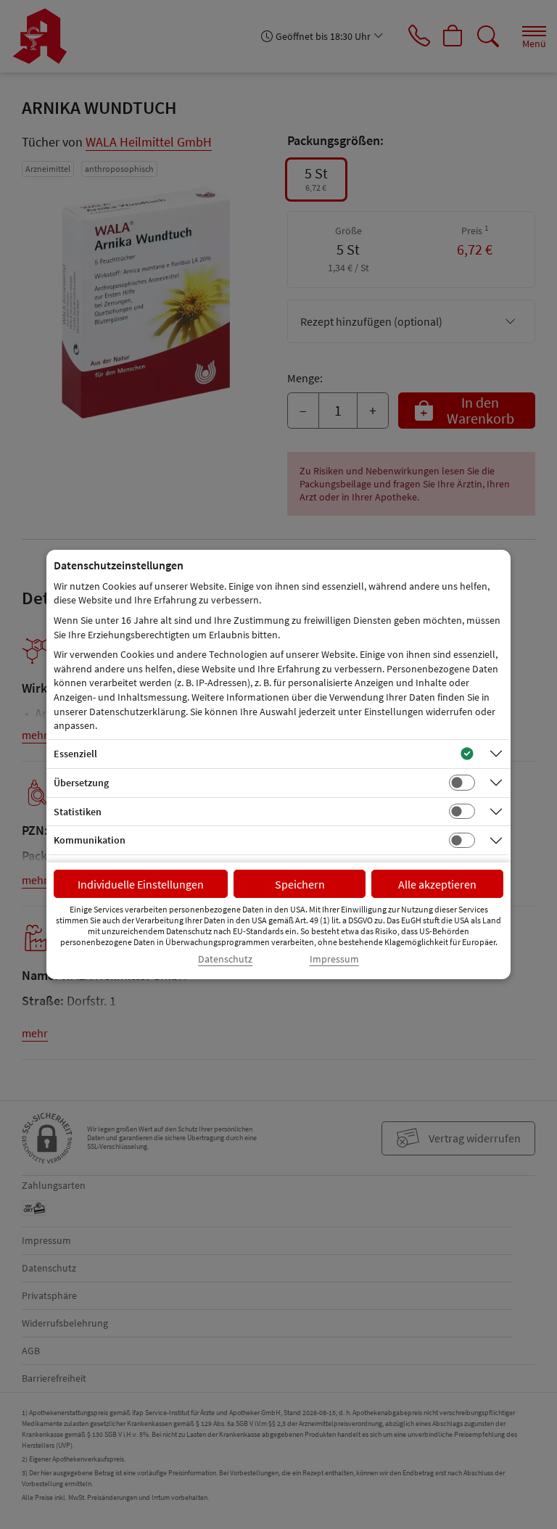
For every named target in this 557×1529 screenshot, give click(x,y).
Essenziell (75, 753)
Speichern (300, 884)
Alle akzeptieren (437, 884)
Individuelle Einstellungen (141, 884)
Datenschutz (225, 959)
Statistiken (78, 811)
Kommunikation (89, 839)
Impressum (334, 959)
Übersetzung (81, 782)
